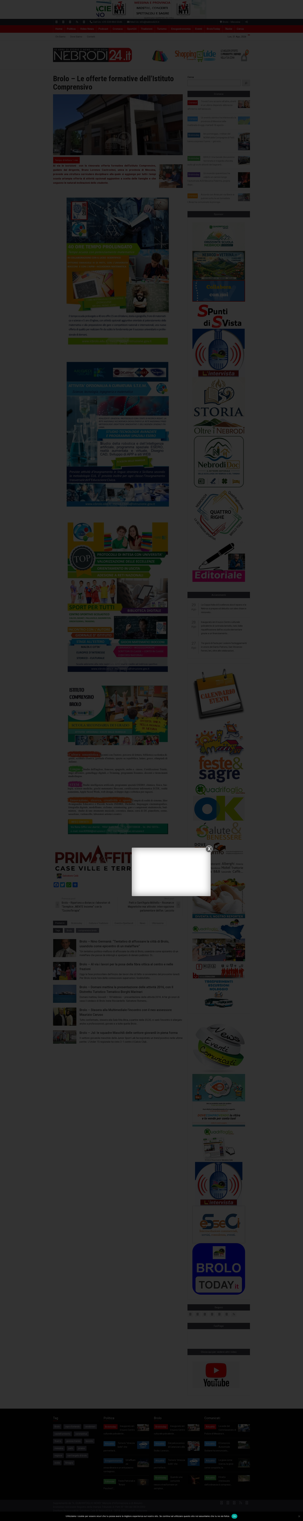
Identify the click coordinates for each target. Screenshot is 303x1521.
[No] (299, 1516)
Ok (234, 1516)
